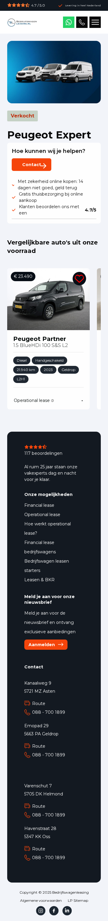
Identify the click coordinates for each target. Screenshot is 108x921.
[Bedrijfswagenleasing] (22, 22)
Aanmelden (41, 644)
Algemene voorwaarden (41, 900)
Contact (31, 164)
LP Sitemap (78, 900)
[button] (79, 278)
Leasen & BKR (39, 579)
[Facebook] (54, 911)
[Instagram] (41, 911)
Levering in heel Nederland (83, 5)
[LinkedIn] (67, 911)
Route (38, 703)
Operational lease (42, 514)
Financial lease (39, 505)
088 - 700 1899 (48, 712)
